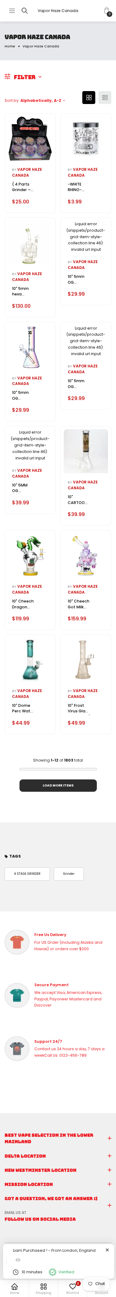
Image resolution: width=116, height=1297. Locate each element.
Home (10, 46)
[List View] (104, 97)
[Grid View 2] (88, 97)
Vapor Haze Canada (58, 10)
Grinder (69, 874)
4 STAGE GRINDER (27, 874)
